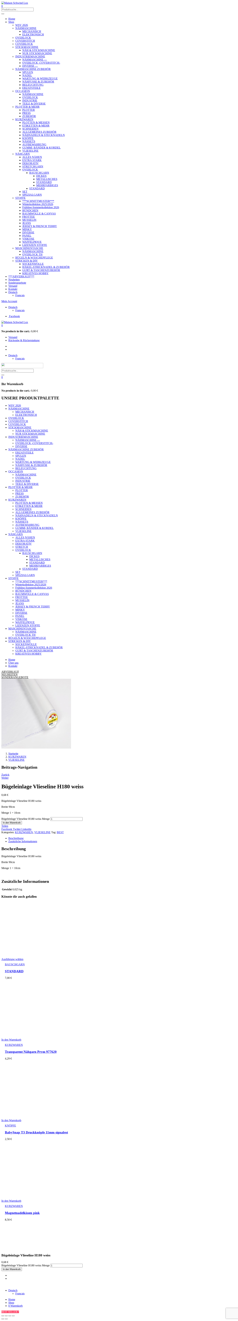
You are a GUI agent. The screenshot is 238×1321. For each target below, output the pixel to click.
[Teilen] (6, 1315)
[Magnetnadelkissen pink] (34, 1194)
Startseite (13, 753)
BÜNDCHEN (30, 210)
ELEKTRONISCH (33, 34)
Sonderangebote (17, 282)
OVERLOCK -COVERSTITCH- (41, 62)
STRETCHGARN (32, 166)
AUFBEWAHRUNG (34, 144)
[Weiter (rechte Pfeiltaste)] (6, 1318)
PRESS (26, 113)
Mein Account (9, 301)
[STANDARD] (34, 953)
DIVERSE (28, 232)
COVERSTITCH (25, 40)
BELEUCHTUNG (33, 84)
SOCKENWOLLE (33, 263)
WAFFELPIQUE (32, 241)
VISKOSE (28, 238)
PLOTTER (28, 109)
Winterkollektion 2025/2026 (37, 204)
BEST (60, 832)
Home (11, 18)
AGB (73, 1284)
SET (24, 191)
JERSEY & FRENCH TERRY (39, 226)
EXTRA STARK (32, 160)
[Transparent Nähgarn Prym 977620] (34, 1033)
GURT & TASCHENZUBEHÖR (41, 270)
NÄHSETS (28, 141)
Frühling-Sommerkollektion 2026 (40, 207)
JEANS (26, 223)
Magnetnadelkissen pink (22, 1213)
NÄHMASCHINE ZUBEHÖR (33, 69)
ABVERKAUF (10, 671)
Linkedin (26, 829)
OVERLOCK (23, 37)
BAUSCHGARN (39, 172)
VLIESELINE (30, 150)
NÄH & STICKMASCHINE (38, 50)
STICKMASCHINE (26, 47)
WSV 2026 (21, 25)
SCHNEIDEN (30, 128)
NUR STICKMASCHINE (37, 53)
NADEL (27, 75)
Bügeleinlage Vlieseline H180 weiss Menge (25, 818)
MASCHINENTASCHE (29, 248)
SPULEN (27, 72)
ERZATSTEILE (31, 87)
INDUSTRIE (29, 100)
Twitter (17, 829)
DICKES (41, 175)
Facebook (7, 829)
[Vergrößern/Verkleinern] (13, 1315)
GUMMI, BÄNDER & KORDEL (41, 147)
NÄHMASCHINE (25, 28)
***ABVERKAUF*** (21, 276)
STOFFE (20, 197)
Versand (12, 285)
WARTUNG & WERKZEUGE (40, 78)
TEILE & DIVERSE (34, 103)
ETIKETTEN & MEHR (35, 125)
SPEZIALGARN (32, 194)
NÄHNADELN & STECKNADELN (43, 135)
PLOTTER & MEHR (27, 106)
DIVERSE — (30, 65)
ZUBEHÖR (29, 116)
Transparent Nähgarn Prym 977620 (31, 1052)
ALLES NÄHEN (32, 157)
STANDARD (44, 182)
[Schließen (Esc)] (2, 1315)
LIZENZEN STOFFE (34, 245)
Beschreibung (16, 838)
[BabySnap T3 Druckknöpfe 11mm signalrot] (34, 1114)
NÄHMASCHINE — (34, 59)
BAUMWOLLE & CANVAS (39, 213)
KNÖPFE (27, 138)
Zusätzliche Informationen (22, 841)
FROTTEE (28, 216)
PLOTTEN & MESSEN (36, 122)
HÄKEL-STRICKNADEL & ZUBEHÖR (46, 267)
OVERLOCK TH (32, 254)
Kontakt (12, 289)
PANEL (26, 235)
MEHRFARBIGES (47, 185)
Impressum (47, 1284)
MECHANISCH (31, 31)
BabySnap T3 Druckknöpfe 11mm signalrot (36, 1132)
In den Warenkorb (12, 822)
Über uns (13, 662)
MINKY (27, 229)
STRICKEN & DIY (26, 260)
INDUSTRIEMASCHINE (30, 56)
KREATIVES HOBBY (35, 273)
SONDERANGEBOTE (14, 677)
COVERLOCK (24, 43)
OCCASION (22, 91)
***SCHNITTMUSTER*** (38, 201)
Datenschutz (61, 1284)
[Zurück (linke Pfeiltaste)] (2, 1318)
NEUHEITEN (9, 674)
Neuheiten (14, 279)
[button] (2, 325)
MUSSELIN (29, 219)
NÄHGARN (22, 153)
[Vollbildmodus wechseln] (9, 1315)
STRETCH (21, 546)
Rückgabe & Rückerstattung (24, 340)
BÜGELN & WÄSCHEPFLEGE (34, 257)
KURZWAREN (24, 119)
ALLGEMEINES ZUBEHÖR (39, 131)
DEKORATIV (30, 163)
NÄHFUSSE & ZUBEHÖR (38, 81)
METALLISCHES (46, 179)
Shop (11, 21)
